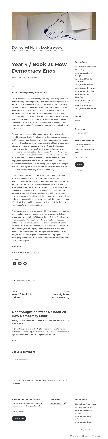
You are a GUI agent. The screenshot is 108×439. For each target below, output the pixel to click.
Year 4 (49, 51)
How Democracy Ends (31, 252)
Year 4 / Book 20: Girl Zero (22, 294)
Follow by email (19, 418)
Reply (22, 323)
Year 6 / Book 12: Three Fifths (84, 91)
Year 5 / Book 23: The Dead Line (85, 109)
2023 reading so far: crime (83, 70)
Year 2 (34, 51)
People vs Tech (38, 170)
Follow (79, 164)
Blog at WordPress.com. (88, 430)
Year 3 (41, 51)
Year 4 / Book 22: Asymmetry (60, 294)
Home (14, 51)
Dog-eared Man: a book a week (37, 47)
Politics (28, 281)
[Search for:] (87, 121)
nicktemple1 (34, 77)
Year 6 (63, 51)
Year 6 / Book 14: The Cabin (84, 85)
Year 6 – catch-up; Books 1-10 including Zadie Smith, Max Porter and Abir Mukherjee (84, 102)
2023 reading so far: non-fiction (85, 66)
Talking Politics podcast (30, 119)
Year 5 (55, 51)
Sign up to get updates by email (26, 399)
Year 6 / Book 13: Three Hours (85, 88)
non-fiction (21, 281)
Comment (62, 375)
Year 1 (27, 51)
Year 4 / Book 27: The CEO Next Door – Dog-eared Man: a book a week (40, 321)
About (21, 51)
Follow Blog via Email (84, 140)
